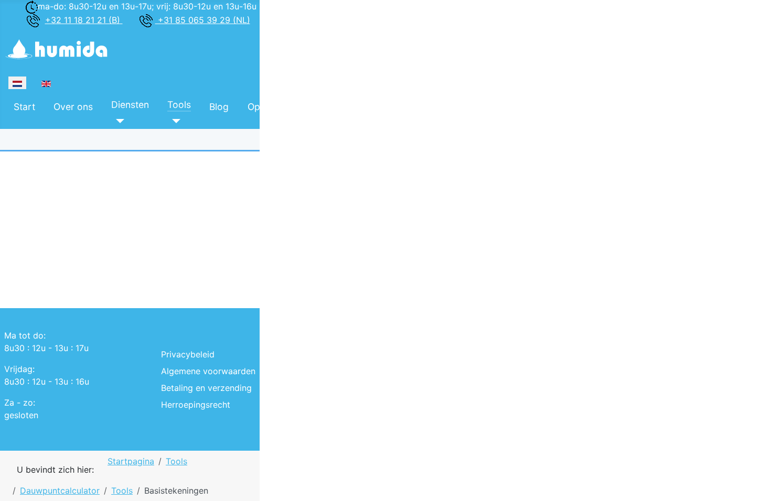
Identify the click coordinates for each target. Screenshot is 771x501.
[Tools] (173, 120)
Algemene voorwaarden (208, 371)
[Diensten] (117, 120)
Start (24, 106)
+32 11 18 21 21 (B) (84, 20)
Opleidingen (273, 106)
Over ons (73, 106)
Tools (179, 104)
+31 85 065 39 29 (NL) (202, 20)
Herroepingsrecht (195, 404)
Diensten (130, 104)
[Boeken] (323, 120)
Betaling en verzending (206, 388)
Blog (219, 106)
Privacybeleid (188, 354)
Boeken (333, 104)
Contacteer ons (401, 106)
